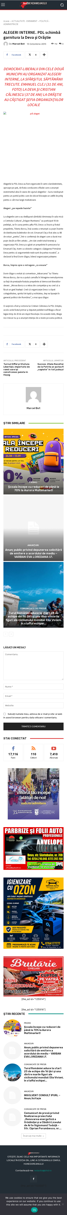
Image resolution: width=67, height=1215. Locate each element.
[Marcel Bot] (6, 44)
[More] (44, 54)
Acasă (6, 21)
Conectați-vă (33, 746)
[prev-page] (5, 634)
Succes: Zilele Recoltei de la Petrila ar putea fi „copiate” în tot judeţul (50, 367)
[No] (62, 1204)
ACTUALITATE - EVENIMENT (24, 21)
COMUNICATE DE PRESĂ (33, 608)
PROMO (33, 482)
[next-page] (11, 634)
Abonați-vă (54, 746)
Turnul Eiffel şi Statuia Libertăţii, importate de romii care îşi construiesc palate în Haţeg (16, 369)
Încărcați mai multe (32, 1135)
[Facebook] (33, 1179)
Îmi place (13, 746)
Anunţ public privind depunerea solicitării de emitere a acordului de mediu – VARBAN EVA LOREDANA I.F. (33, 553)
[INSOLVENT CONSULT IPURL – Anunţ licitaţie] (12, 1095)
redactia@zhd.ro (43, 1170)
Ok (34, 1210)
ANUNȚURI (33, 545)
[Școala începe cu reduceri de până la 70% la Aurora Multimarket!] (33, 461)
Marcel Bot (18, 44)
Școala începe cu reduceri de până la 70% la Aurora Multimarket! (33, 488)
